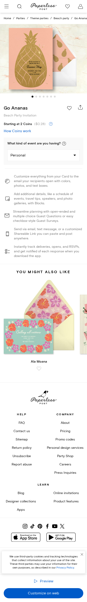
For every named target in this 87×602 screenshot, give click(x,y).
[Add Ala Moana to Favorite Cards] (39, 368)
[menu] (6, 6)
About (65, 423)
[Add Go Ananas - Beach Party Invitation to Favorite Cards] (69, 108)
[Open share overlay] (80, 107)
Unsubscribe (22, 456)
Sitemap (22, 439)
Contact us (21, 431)
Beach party (61, 18)
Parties (20, 18)
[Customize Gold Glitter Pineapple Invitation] (43, 58)
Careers (65, 464)
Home (7, 18)
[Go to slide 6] (51, 97)
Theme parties (39, 18)
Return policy (22, 448)
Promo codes (65, 439)
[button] (64, 143)
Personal (18, 155)
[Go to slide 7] (55, 97)
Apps (21, 510)
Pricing (65, 431)
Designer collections (21, 501)
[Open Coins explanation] (51, 124)
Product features (66, 501)
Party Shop (65, 456)
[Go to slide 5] (47, 97)
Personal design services (65, 448)
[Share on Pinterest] (40, 526)
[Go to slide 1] (32, 97)
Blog (21, 493)
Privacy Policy (65, 567)
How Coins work (17, 131)
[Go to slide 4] (44, 97)
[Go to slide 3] (40, 97)
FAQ (22, 423)
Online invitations (66, 493)
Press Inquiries (65, 473)
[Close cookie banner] (82, 554)
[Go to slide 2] (36, 97)
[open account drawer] (80, 6)
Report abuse (22, 464)
